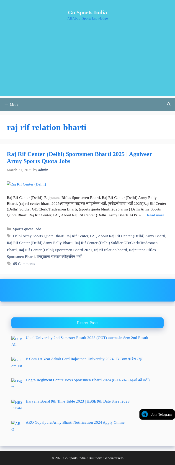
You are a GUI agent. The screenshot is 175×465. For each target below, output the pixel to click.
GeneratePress (113, 458)
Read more (155, 215)
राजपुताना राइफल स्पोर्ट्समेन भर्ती (59, 257)
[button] (168, 104)
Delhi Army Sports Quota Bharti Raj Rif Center (50, 236)
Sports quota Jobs (27, 229)
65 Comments (24, 264)
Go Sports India (87, 12)
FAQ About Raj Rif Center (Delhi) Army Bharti (127, 236)
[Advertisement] (87, 64)
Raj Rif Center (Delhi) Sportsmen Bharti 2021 (55, 250)
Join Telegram (161, 414)
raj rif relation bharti (110, 250)
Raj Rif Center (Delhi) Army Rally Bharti (40, 243)
